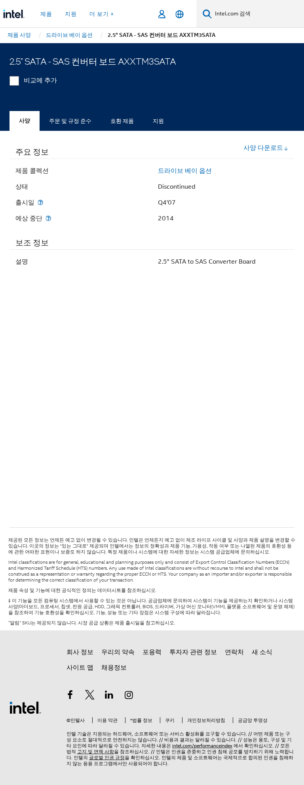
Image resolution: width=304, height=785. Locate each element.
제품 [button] (46, 13)
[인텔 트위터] (90, 696)
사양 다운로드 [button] (263, 148)
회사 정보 (79, 652)
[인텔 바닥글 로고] (25, 707)
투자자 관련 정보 (193, 652)
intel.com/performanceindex (202, 746)
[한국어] (179, 14)
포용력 (152, 652)
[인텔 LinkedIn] (109, 696)
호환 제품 (122, 120)
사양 (24, 120)
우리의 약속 (118, 652)
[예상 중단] (48, 218)
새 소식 (262, 652)
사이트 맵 (79, 668)
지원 (158, 120)
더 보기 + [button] (101, 13)
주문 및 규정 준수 (70, 120)
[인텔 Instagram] (129, 696)
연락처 (234, 652)
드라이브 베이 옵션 (185, 171)
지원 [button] (71, 13)
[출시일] (40, 202)
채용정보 (114, 668)
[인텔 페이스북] (70, 696)
